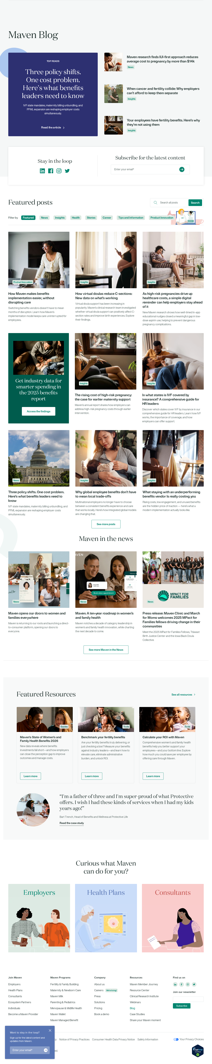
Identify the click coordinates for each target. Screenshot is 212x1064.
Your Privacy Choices (192, 1039)
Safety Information (147, 1039)
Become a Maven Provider (23, 1014)
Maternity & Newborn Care (65, 990)
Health (76, 218)
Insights (60, 218)
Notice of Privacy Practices (74, 1039)
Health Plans (15, 990)
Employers (14, 984)
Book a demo (101, 1014)
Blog (132, 1008)
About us (99, 984)
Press (97, 996)
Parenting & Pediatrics (62, 1002)
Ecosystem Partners (19, 1002)
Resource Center (139, 990)
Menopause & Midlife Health (66, 1008)
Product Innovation (162, 218)
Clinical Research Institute (144, 996)
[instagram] (188, 984)
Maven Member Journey (144, 984)
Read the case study (72, 823)
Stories (91, 218)
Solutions (99, 1002)
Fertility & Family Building (64, 984)
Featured (28, 218)
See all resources (182, 695)
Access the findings (38, 411)
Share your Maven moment (145, 1020)
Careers (98, 990)
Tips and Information (130, 218)
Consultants (15, 996)
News (44, 218)
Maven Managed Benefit (64, 1020)
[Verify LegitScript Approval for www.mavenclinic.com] (198, 1050)
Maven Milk (56, 996)
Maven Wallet (58, 1014)
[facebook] (181, 984)
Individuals (14, 1008)
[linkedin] (175, 984)
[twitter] (194, 984)
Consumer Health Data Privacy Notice (113, 1039)
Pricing (98, 1008)
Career (107, 218)
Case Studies (137, 1014)
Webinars (135, 1002)
